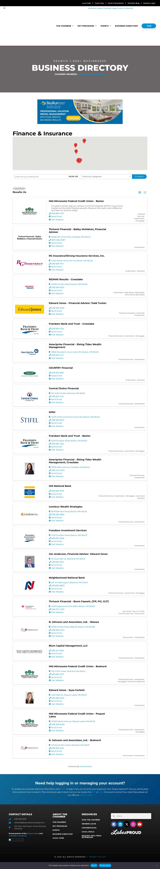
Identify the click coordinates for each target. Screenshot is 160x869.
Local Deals (88, 832)
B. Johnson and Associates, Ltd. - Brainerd (75, 740)
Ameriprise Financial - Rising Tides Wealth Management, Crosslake (75, 461)
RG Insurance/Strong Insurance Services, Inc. (77, 255)
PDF (94, 792)
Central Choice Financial (64, 388)
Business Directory (126, 26)
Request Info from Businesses (91, 836)
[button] (78, 161)
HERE (63, 789)
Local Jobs (58, 838)
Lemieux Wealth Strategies (65, 506)
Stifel (52, 412)
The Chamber (63, 26)
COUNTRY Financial (61, 367)
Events (105, 26)
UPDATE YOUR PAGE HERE (91, 74)
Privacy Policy (97, 857)
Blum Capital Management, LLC (68, 645)
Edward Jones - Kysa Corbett (67, 690)
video (101, 792)
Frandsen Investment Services (68, 530)
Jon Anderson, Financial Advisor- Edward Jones (78, 554)
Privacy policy (105, 865)
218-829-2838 (86, 795)
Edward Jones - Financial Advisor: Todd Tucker (77, 303)
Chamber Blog (89, 828)
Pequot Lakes (33, 833)
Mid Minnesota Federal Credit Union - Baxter (76, 201)
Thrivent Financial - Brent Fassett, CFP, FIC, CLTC (79, 601)
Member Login (89, 824)
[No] (157, 865)
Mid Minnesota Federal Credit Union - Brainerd (77, 666)
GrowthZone (86, 766)
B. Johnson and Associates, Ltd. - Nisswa (74, 622)
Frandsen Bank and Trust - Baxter (70, 435)
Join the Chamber (91, 820)
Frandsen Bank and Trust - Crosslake (71, 323)
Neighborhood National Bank (67, 577)
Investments (18, 188)
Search (140, 176)
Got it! (94, 865)
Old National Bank (60, 486)
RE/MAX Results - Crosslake (66, 279)
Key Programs (86, 26)
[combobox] (106, 176)
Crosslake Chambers (17, 836)
